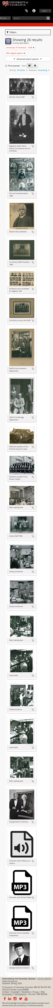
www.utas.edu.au (9, 981)
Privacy (36, 992)
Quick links (34, 11)
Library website (44, 978)
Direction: (33, 70)
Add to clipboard (32, 97)
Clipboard (26, 11)
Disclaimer (26, 992)
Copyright (15, 992)
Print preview (14, 65)
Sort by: (13, 70)
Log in (44, 10)
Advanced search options (28, 59)
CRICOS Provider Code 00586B (15, 989)
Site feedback (20, 994)
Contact (5, 992)
